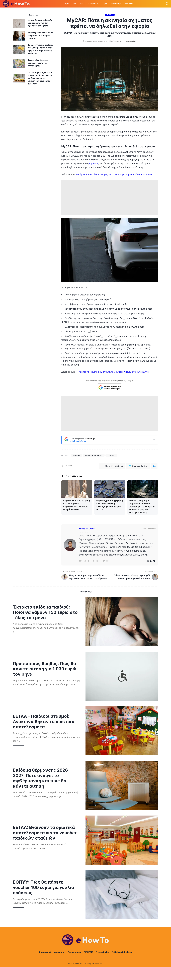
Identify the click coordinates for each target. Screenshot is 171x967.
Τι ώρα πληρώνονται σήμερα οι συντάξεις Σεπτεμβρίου (38, 63)
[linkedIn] (154, 466)
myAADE (93, 163)
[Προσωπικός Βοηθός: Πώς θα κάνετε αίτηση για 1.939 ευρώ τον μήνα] (122, 676)
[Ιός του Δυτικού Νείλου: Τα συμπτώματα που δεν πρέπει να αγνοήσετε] (19, 23)
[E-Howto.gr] (16, 4)
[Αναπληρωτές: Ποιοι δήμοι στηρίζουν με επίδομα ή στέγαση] (19, 36)
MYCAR (77, 455)
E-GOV (109, 15)
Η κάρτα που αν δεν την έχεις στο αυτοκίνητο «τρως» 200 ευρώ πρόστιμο (115, 174)
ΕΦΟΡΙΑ (111, 455)
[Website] (141, 561)
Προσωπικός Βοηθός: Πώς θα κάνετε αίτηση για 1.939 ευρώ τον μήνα (44, 669)
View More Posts (149, 529)
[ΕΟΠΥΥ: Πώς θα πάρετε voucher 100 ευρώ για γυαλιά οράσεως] (122, 894)
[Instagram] (148, 561)
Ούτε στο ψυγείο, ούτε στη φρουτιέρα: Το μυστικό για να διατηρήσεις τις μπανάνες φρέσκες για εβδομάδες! (40, 78)
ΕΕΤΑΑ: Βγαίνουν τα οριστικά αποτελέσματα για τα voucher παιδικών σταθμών (44, 833)
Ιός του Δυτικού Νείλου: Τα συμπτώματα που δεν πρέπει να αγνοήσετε (40, 23)
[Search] (166, 4)
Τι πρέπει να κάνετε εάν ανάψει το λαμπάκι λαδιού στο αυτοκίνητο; (112, 371)
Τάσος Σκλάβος (130, 41)
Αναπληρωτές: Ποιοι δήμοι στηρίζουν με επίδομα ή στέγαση (40, 35)
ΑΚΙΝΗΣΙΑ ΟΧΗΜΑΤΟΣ (94, 455)
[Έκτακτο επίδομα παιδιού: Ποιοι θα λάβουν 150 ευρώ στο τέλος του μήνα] (122, 621)
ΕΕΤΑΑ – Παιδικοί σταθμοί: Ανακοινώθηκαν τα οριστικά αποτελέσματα (43, 721)
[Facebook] (145, 561)
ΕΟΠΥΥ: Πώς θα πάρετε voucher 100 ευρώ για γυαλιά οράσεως (43, 887)
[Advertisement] (109, 197)
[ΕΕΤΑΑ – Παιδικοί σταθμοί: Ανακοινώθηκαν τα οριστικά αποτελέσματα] (122, 730)
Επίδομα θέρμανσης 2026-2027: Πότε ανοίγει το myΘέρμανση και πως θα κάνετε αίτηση (41, 778)
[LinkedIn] (151, 561)
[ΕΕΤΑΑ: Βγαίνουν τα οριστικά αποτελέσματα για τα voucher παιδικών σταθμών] (122, 840)
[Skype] (154, 561)
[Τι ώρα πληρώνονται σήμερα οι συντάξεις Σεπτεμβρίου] (19, 63)
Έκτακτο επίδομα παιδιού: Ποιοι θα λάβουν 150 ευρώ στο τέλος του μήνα (45, 612)
